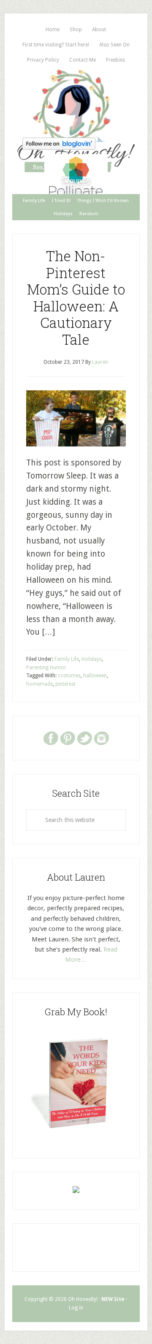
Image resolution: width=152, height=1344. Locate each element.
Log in (76, 1308)
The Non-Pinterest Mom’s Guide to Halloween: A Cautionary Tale (76, 297)
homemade (39, 684)
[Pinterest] (67, 737)
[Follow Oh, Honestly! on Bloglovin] (58, 147)
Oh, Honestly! (76, 101)
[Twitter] (84, 737)
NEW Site (113, 1299)
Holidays (91, 659)
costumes (69, 676)
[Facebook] (50, 737)
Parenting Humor (46, 668)
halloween (95, 676)
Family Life (66, 659)
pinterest (65, 684)
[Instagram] (101, 737)
